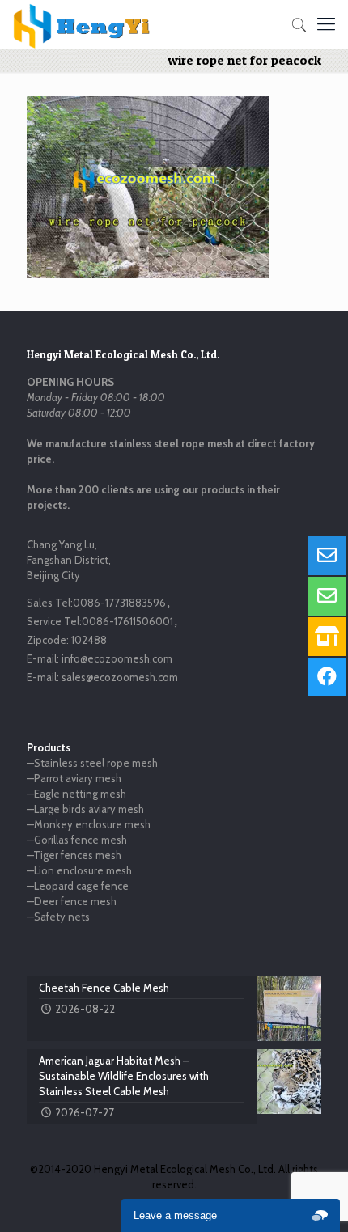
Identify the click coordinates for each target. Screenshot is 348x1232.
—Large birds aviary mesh (85, 808)
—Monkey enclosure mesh (89, 824)
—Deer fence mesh (72, 901)
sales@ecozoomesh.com (120, 677)
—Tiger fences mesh (74, 855)
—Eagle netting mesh (76, 793)
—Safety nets (58, 916)
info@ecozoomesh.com (117, 658)
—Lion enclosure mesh (79, 870)
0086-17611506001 (127, 621)
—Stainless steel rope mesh (92, 762)
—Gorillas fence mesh (77, 839)
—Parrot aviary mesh (74, 778)
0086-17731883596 (119, 602)
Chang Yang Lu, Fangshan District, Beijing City (69, 560)
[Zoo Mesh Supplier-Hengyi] (82, 24)
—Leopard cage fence (78, 885)
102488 (89, 639)
